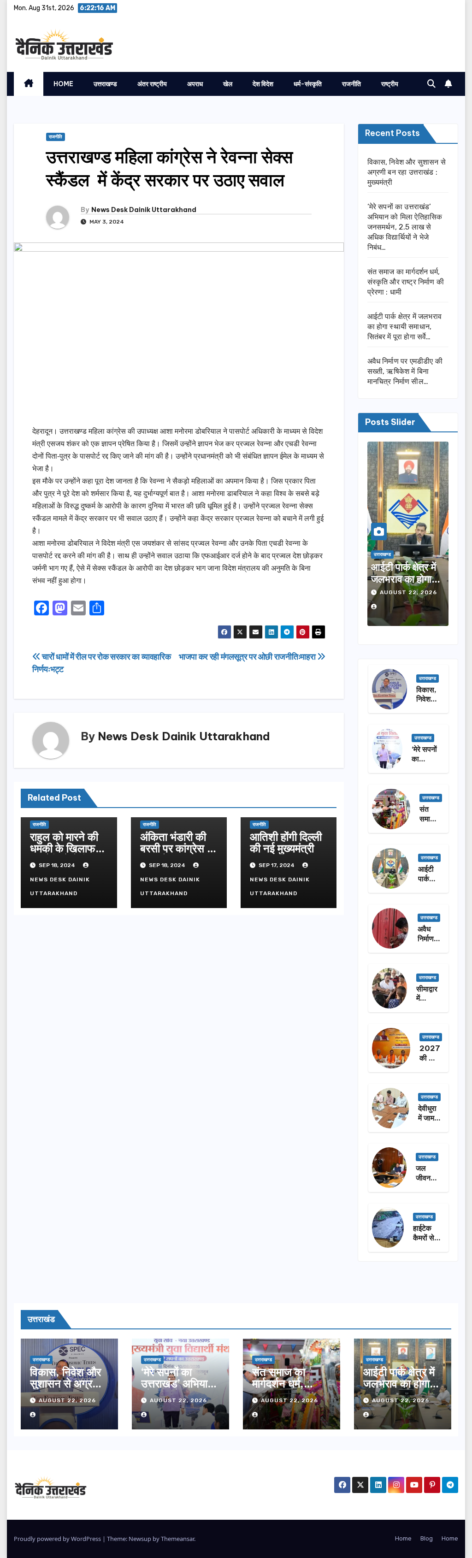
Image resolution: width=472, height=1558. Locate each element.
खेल (227, 84)
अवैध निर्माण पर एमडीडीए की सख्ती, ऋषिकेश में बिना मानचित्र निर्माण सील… (405, 371)
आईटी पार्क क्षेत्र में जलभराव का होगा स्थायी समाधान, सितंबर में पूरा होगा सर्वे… (404, 326)
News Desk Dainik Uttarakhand (143, 210)
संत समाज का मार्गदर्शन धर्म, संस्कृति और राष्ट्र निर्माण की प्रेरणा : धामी (405, 281)
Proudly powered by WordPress (58, 1538)
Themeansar (177, 1538)
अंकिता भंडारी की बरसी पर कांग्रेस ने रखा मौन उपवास (176, 848)
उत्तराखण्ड (105, 84)
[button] (431, 84)
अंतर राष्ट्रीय (152, 84)
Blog (426, 1538)
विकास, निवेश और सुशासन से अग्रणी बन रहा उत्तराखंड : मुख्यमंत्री (406, 172)
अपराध (195, 84)
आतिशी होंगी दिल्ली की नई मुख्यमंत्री (286, 842)
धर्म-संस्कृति (308, 84)
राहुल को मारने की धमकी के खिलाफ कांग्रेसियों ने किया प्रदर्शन (65, 854)
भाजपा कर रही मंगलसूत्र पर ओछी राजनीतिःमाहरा (248, 657)
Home (63, 84)
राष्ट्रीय (389, 84)
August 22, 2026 (408, 592)
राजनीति (351, 84)
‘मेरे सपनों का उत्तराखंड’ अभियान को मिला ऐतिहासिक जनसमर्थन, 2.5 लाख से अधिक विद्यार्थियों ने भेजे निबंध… (404, 227)
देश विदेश (263, 84)
